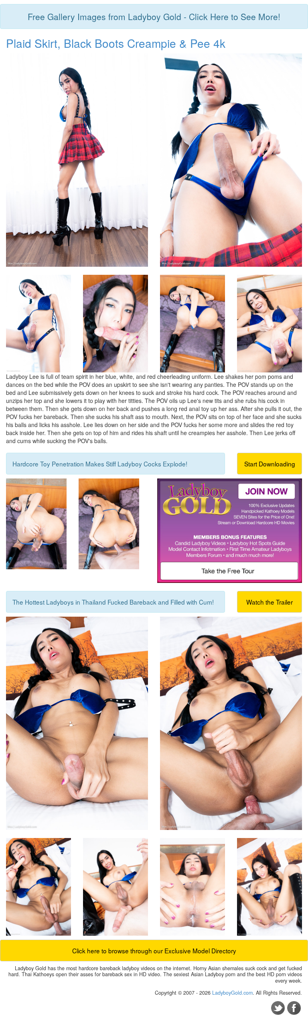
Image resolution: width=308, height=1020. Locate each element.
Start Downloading (269, 463)
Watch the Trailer (269, 601)
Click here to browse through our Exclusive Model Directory (154, 950)
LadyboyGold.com (232, 992)
